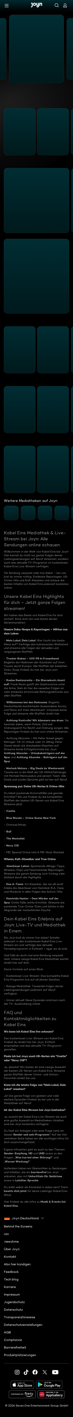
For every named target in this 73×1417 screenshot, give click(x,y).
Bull (8, 831)
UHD (42, 1153)
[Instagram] (17, 1372)
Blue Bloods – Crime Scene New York (31, 818)
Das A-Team (14, 884)
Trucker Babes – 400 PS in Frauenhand (32, 658)
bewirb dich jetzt (15, 1191)
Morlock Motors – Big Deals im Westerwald (35, 768)
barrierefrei (39, 1172)
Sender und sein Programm (31, 1134)
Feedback (11, 1272)
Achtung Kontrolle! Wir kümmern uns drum (34, 720)
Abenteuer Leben (17, 866)
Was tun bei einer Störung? (33, 1157)
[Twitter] (45, 1372)
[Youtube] (55, 1372)
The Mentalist (15, 838)
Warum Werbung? (17, 1161)
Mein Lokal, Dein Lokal (21, 640)
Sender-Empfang (15, 1153)
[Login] (65, 5)
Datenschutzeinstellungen (23, 1325)
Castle (10, 811)
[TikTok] (26, 1372)
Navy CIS (12, 845)
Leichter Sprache (26, 1180)
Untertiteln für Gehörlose (45, 1176)
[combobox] (24, 1218)
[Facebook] (35, 1372)
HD (30, 1153)
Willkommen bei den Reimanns (26, 702)
